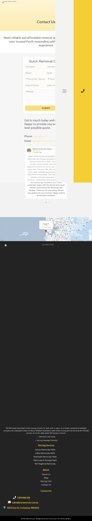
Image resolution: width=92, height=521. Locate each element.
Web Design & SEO (55, 519)
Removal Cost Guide (47, 437)
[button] (64, 91)
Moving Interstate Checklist (47, 440)
